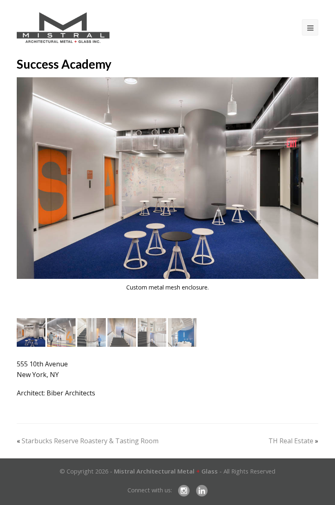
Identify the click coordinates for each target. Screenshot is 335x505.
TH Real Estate (290, 440)
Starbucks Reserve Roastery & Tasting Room (90, 440)
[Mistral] (63, 27)
